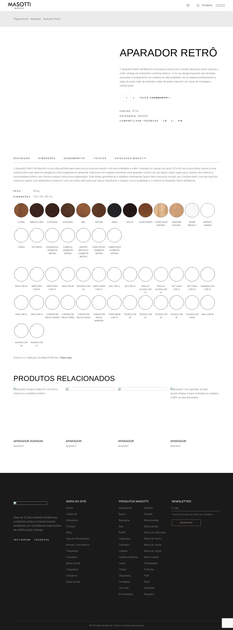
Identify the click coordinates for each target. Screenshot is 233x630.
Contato (70, 526)
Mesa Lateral (151, 557)
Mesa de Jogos (153, 550)
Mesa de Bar (73, 563)
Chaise (122, 569)
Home (69, 507)
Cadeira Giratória (128, 557)
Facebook (42, 540)
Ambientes (72, 520)
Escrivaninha (126, 594)
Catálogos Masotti (131, 158)
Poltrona (149, 569)
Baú (121, 526)
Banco (122, 514)
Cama (122, 563)
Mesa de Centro (153, 538)
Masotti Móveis (105, 625)
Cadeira (123, 550)
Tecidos (100, 158)
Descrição (21, 158)
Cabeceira (124, 538)
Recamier (149, 587)
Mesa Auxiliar (151, 520)
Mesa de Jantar (153, 544)
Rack (147, 581)
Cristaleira (71, 557)
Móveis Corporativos (78, 544)
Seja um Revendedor (77, 538)
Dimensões (46, 158)
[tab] (23, 158)
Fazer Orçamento (154, 98)
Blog (68, 532)
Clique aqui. (65, 357)
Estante (148, 514)
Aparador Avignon (28, 441)
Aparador (143, 115)
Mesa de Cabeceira (155, 532)
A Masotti (71, 514)
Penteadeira (151, 563)
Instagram (22, 540)
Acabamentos (74, 158)
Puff (146, 575)
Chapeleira (72, 550)
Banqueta (124, 520)
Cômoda (124, 587)
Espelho (148, 507)
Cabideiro (124, 544)
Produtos (207, 5)
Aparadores (125, 507)
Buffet (122, 532)
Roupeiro (149, 594)
